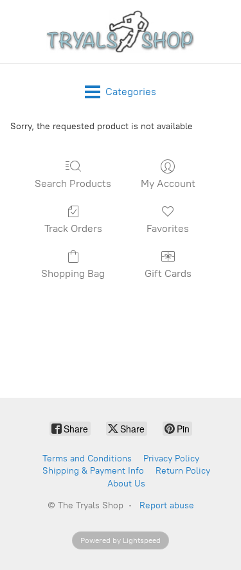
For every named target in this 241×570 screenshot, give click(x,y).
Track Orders (73, 228)
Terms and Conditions (87, 458)
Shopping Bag (73, 273)
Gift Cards (168, 273)
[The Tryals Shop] (120, 31)
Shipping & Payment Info (93, 470)
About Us (126, 483)
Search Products (73, 183)
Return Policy (183, 470)
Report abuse (166, 505)
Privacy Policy (171, 458)
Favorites (168, 228)
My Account (168, 183)
